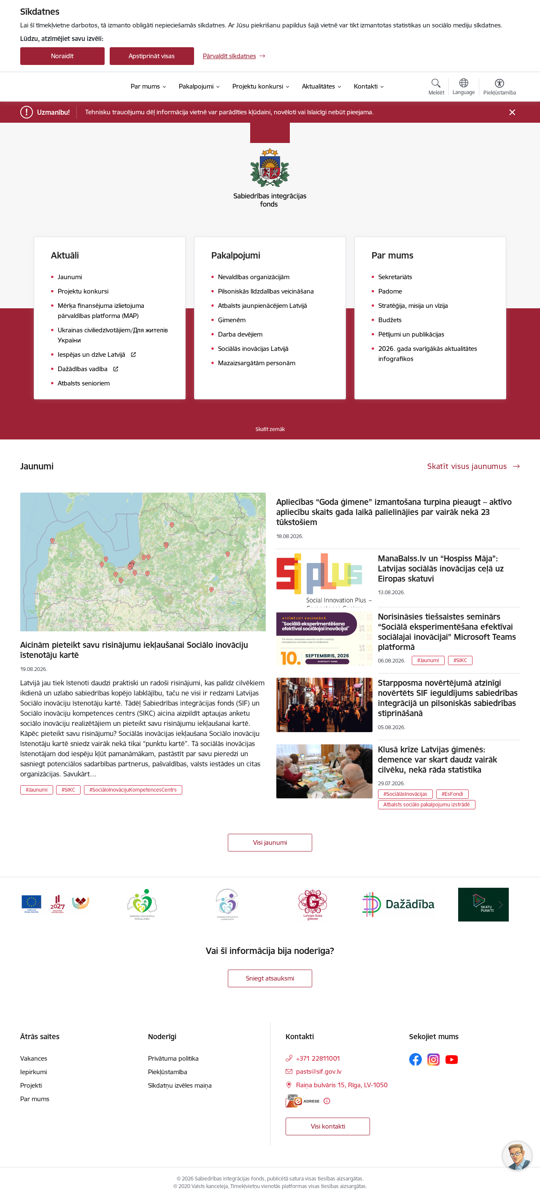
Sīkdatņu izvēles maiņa (180, 1085)
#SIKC (68, 790)
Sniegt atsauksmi (270, 978)
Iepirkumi (33, 1072)
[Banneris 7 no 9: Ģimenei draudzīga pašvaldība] (142, 904)
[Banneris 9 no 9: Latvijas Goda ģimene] (312, 904)
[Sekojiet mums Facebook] (415, 1059)
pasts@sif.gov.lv (318, 1071)
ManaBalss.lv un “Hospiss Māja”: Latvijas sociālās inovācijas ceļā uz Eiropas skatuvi (441, 568)
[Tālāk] (500, 905)
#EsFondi (452, 794)
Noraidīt (62, 56)
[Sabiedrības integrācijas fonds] (69, 87)
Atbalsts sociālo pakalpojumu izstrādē (426, 804)
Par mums (34, 1099)
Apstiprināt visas (152, 56)
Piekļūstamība (167, 1072)
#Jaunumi (37, 790)
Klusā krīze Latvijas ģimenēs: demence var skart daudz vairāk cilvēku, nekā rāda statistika (437, 759)
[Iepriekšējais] (39, 905)
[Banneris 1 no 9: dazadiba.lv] (398, 904)
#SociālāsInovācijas (405, 794)
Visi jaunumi (270, 842)
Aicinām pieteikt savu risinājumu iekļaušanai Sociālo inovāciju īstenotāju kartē (134, 650)
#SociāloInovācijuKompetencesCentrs (133, 790)
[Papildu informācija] (327, 1101)
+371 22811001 (318, 1058)
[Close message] (512, 112)
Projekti (31, 1085)
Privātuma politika (173, 1058)
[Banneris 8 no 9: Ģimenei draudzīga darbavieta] (227, 904)
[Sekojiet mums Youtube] (452, 1059)
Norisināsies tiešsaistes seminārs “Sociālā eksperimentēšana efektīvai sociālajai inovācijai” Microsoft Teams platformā (447, 632)
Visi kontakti (328, 1126)
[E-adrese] (302, 1101)
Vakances (33, 1058)
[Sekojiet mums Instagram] (433, 1060)
